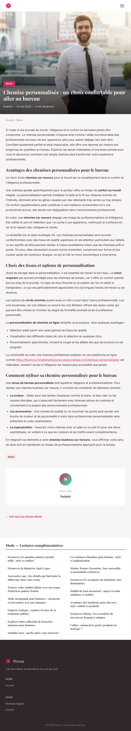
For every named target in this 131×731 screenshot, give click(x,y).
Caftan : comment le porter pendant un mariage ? (93, 626)
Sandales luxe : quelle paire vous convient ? (34, 633)
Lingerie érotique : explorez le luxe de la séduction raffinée (32, 611)
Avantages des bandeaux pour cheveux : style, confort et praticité (94, 604)
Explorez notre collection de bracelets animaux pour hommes (30, 623)
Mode (9, 83)
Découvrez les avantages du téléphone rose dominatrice (95, 581)
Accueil (9, 120)
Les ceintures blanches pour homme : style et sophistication (95, 558)
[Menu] (122, 6)
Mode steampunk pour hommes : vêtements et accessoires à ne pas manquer (34, 600)
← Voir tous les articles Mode (24, 516)
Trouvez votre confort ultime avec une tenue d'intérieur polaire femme (34, 589)
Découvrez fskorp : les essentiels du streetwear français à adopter (91, 615)
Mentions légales (14, 703)
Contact (9, 709)
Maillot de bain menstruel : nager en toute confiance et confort (95, 592)
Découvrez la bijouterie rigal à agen (29, 568)
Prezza (18, 661)
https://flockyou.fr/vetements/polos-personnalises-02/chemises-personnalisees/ (67, 359)
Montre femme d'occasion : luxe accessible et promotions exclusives (95, 570)
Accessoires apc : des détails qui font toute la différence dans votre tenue (34, 577)
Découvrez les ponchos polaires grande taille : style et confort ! (31, 558)
